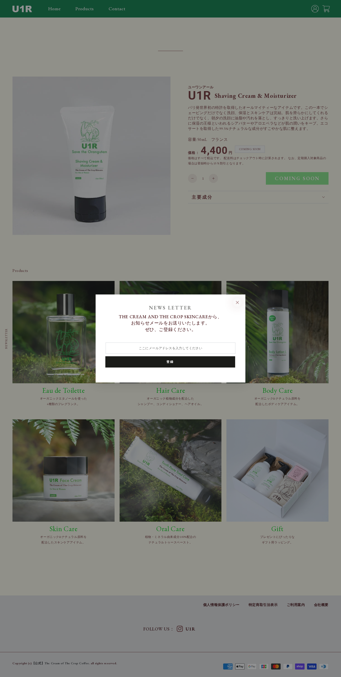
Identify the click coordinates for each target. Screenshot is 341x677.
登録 (170, 362)
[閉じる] (237, 302)
